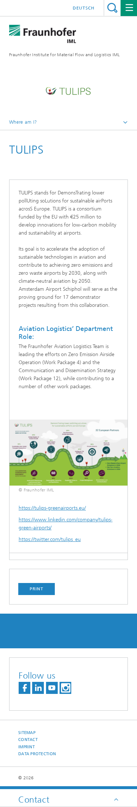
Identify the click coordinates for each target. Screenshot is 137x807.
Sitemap (26, 732)
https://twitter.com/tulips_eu (50, 539)
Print (36, 588)
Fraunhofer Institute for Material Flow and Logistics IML (64, 54)
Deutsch (84, 8)
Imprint (26, 747)
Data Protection (37, 754)
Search (112, 8)
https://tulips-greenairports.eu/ (52, 508)
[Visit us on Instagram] (65, 688)
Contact (28, 739)
